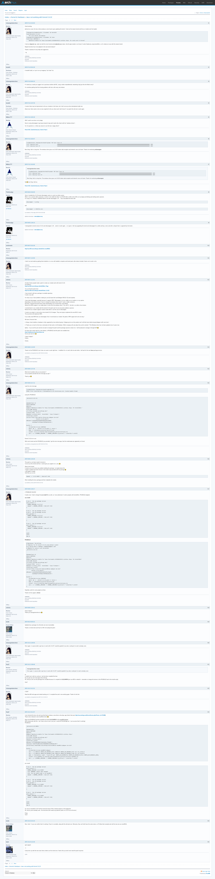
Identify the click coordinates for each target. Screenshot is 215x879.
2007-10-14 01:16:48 (30, 842)
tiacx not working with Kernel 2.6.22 (39, 17)
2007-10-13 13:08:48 (30, 664)
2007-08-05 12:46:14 (30, 222)
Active (201, 12)
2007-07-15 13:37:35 (30, 103)
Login (25, 10)
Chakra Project (43, 129)
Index (6, 10)
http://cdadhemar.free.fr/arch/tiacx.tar (34, 332)
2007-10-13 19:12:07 (30, 712)
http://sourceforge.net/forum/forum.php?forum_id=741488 (90, 715)
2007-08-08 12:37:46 (30, 368)
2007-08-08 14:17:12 (30, 383)
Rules (10, 10)
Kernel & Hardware (18, 17)
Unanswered (207, 12)
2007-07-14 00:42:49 (30, 67)
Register (21, 10)
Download (209, 2)
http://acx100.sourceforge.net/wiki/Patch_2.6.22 (37, 290)
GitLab (190, 2)
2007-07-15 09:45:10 (30, 81)
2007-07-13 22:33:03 (30, 23)
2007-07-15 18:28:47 (30, 138)
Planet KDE (27, 129)
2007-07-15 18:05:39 (30, 117)
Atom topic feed (206, 871)
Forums (178, 2)
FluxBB (208, 873)
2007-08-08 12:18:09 (30, 347)
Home (164, 2)
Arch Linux (9, 2)
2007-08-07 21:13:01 (30, 279)
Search (15, 10)
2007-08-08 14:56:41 (30, 607)
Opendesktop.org (35, 129)
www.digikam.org (38, 216)
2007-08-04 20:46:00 (30, 192)
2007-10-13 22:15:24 (30, 821)
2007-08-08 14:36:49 (30, 459)
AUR (203, 2)
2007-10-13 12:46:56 (30, 642)
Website (9, 208)
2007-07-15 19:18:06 (30, 164)
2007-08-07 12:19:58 (30, 258)
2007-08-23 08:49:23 (30, 621)
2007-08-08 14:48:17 (30, 489)
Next (15, 20)
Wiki (184, 2)
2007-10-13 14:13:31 (30, 688)
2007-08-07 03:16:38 (30, 245)
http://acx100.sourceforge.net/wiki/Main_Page (36, 286)
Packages (171, 2)
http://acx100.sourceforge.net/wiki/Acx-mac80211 (37, 248)
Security (196, 2)
